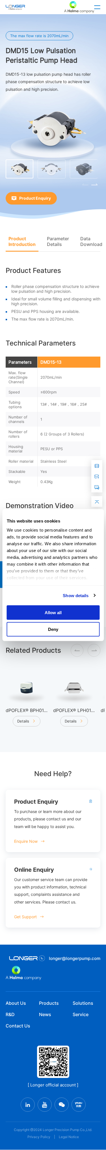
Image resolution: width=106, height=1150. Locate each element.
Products (49, 1003)
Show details (75, 595)
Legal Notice (69, 1137)
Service (80, 1014)
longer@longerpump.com (74, 958)
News (45, 1014)
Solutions (83, 1003)
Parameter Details (58, 241)
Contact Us (18, 1026)
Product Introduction (22, 241)
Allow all (53, 612)
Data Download (91, 241)
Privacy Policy (38, 1137)
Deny (53, 629)
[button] (94, 184)
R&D (10, 1014)
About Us (16, 1003)
